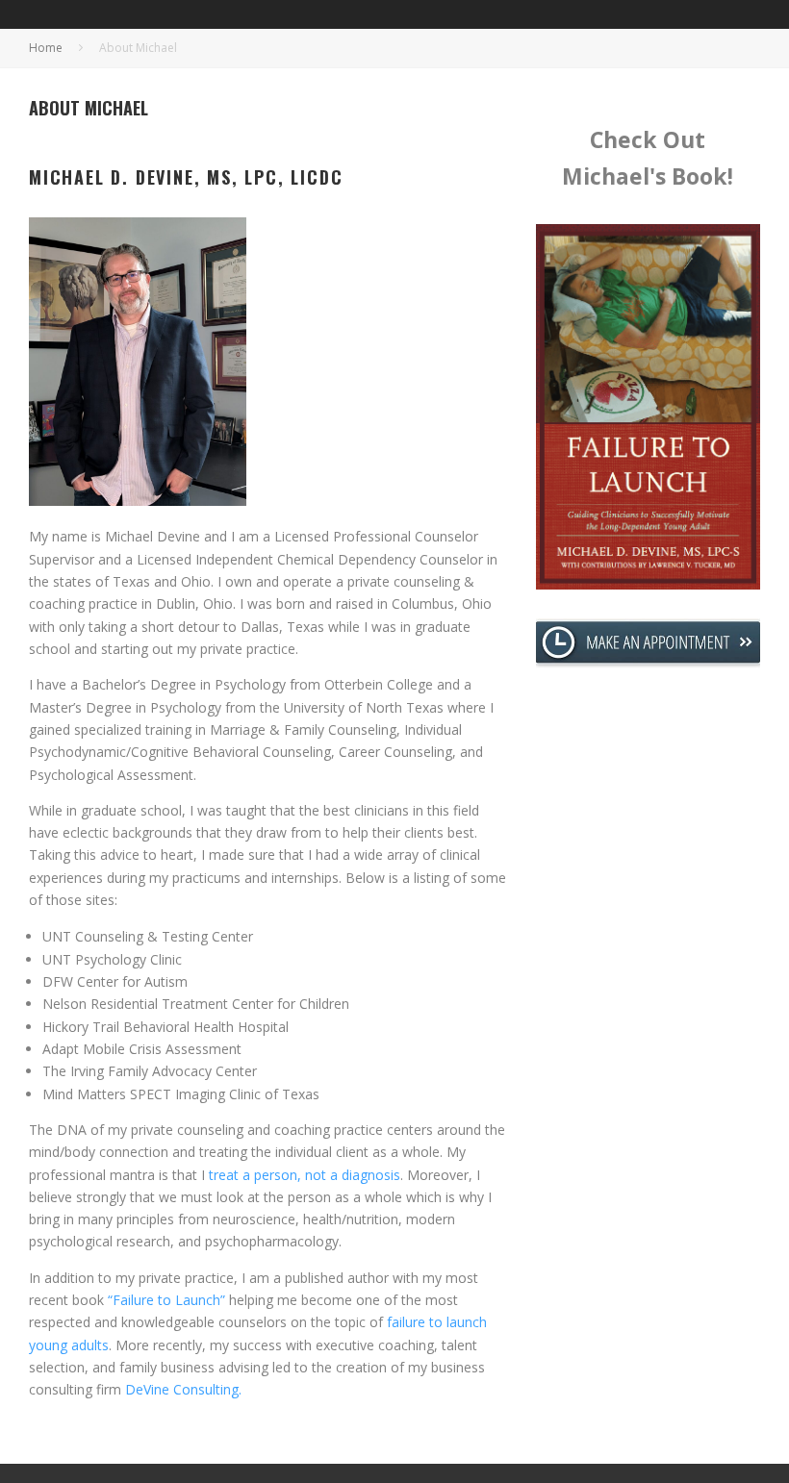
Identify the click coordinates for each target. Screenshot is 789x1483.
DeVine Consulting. (183, 1389)
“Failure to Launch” (166, 1300)
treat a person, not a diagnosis (302, 1175)
